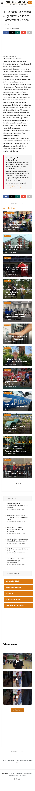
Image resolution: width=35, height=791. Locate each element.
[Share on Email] (23, 32)
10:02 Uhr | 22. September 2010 (12, 28)
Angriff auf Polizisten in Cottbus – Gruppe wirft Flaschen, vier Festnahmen (15, 449)
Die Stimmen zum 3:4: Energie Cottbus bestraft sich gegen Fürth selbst (16, 269)
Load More (17, 483)
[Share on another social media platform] (29, 32)
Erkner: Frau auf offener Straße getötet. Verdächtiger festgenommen (16, 560)
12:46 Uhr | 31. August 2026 (16, 521)
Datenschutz (28, 760)
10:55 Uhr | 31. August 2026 (16, 565)
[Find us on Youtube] (19, 779)
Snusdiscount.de (13, 775)
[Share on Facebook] (6, 32)
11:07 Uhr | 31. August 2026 (16, 543)
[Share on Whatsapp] (17, 32)
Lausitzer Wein (21, 773)
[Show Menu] (2, 3)
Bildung (7, 303)
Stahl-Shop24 (29, 773)
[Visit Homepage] (19, 3)
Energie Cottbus (13, 599)
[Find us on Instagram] (16, 779)
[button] (17, 661)
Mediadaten (19, 760)
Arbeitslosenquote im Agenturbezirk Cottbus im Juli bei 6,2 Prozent (17, 247)
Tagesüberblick (12, 581)
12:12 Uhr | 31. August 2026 (16, 533)
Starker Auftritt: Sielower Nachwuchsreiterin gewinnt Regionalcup (16, 292)
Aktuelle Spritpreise (15, 605)
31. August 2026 (11, 229)
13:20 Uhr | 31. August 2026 (16, 509)
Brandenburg (9, 213)
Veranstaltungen (13, 587)
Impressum (11, 760)
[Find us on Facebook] (14, 779)
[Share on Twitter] (12, 32)
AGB (17, 763)
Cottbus (8, 235)
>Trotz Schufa (12, 773)
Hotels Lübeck (22, 775)
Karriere (4, 760)
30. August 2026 (11, 364)
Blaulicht (8, 392)
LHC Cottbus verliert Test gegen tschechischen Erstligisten (15, 381)
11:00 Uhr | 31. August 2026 (16, 553)
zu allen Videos (17, 710)
